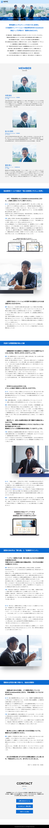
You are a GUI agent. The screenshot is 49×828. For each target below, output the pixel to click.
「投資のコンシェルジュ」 (17, 489)
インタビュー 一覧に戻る (24, 806)
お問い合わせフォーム (24, 801)
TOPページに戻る (24, 811)
